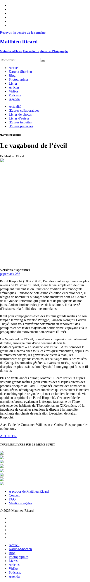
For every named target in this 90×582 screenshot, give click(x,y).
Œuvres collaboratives (24, 110)
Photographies (18, 557)
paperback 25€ (10, 274)
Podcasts (15, 572)
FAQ (12, 499)
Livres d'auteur (19, 118)
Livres (13, 561)
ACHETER (8, 436)
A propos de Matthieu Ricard (29, 491)
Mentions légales (20, 503)
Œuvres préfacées (21, 126)
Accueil (14, 545)
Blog (12, 553)
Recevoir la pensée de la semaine (22, 32)
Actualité (15, 106)
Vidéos (13, 568)
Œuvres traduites (20, 122)
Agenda (14, 576)
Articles (14, 565)
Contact (14, 495)
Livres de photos (20, 114)
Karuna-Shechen (20, 549)
